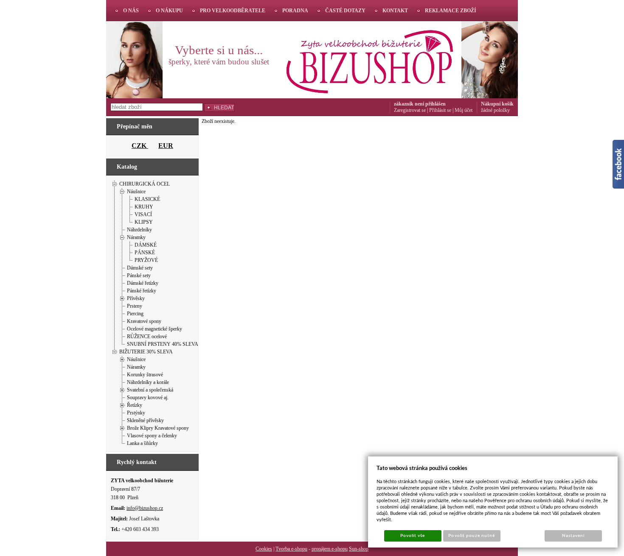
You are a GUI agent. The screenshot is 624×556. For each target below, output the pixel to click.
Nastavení (573, 536)
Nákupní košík (497, 104)
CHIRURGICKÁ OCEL (144, 184)
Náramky (136, 237)
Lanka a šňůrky (142, 443)
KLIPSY (144, 222)
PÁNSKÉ (145, 253)
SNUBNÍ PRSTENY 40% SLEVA (162, 344)
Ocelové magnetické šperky (154, 329)
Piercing (135, 314)
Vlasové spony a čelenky (152, 436)
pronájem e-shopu (330, 549)
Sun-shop (358, 549)
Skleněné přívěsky (145, 420)
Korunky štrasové (145, 375)
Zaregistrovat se (410, 110)
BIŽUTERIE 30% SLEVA (146, 352)
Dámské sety (140, 268)
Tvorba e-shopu (291, 549)
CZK (140, 145)
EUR (165, 145)
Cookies (264, 549)
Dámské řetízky (142, 283)
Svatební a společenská (150, 390)
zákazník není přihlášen (420, 104)
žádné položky (495, 110)
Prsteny (134, 306)
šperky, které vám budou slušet (219, 61)
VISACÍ (143, 214)
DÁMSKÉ (146, 245)
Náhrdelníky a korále (148, 382)
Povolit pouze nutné (471, 536)
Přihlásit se (440, 110)
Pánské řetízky (141, 291)
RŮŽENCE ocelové (147, 336)
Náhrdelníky (139, 230)
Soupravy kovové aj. (148, 397)
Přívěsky (136, 298)
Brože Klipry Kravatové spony (158, 428)
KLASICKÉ (147, 199)
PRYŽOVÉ (146, 260)
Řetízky (134, 405)
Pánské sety (139, 275)
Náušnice (136, 192)
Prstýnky (136, 413)
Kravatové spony (144, 321)
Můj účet (463, 110)
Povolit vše (412, 536)
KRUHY (144, 207)
